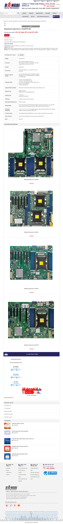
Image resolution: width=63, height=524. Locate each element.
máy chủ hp (32, 515)
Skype (14, 369)
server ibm (25, 511)
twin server (17, 515)
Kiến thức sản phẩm (8, 414)
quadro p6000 (47, 515)
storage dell (49, 511)
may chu (39, 513)
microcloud (22, 515)
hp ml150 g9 (46, 514)
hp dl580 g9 (24, 514)
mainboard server (13, 513)
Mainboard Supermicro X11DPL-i (31, 232)
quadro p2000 (14, 517)
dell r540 (14, 519)
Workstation (39, 13)
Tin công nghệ (7, 408)
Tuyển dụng (8, 472)
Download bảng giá (35, 474)
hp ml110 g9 (41, 514)
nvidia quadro (28, 513)
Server (24, 13)
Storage (31, 13)
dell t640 (23, 519)
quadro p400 (33, 517)
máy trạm (38, 517)
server (6, 511)
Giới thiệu (38, 1)
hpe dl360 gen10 (52, 517)
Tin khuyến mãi (7, 405)
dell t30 (33, 519)
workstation (30, 511)
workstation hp (43, 511)
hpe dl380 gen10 (44, 517)
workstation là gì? (39, 515)
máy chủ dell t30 (47, 519)
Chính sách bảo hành (22, 468)
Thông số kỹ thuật (11, 55)
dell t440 (18, 519)
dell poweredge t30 (39, 519)
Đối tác (7, 470)
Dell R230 (44, 513)
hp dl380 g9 (19, 514)
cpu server (7, 513)
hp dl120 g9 (49, 513)
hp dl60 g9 (30, 514)
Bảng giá (50, 1)
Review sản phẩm (8, 411)
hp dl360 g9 (13, 514)
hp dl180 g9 (7, 514)
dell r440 (55, 518)
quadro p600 (27, 517)
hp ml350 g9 (52, 514)
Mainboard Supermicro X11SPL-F (31, 288)
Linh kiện (47, 13)
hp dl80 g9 (35, 514)
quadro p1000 (21, 517)
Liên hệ (56, 1)
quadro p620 (28, 519)
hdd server (11, 515)
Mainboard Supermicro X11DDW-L (31, 179)
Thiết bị (54, 13)
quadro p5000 (53, 515)
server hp (20, 511)
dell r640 (37, 518)
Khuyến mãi (25, 16)
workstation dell (36, 511)
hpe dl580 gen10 (14, 518)
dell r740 (41, 518)
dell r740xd (46, 518)
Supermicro (12, 37)
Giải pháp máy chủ (8, 417)
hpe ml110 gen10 (22, 518)
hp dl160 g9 (55, 513)
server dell (15, 511)
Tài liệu (21, 55)
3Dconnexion (34, 513)
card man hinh (21, 513)
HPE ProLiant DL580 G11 (43, 16)
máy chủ (10, 511)
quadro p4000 (8, 517)
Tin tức (44, 1)
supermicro (27, 515)
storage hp (55, 511)
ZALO (19, 369)
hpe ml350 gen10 (30, 518)
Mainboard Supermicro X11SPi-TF (31, 345)
